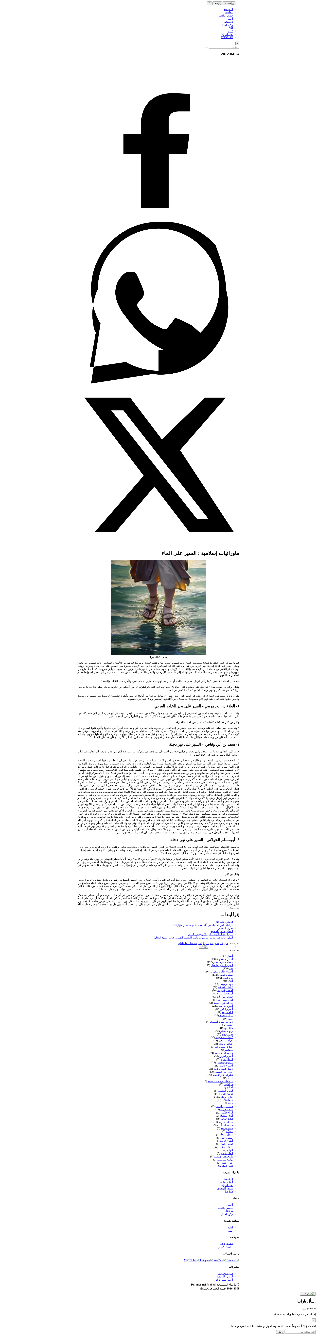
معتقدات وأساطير (187, 943)
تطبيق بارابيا (226, 1243)
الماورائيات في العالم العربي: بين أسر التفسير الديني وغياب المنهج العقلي (193, 937)
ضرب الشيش (225, 928)
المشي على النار (224, 922)
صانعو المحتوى (225, 1188)
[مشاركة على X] (158, 544)
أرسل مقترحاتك (224, 1279)
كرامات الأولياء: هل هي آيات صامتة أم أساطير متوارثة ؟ (203, 925)
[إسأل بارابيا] (308, 1294)
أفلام (230, 1227)
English (229, 1191)
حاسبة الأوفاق (225, 1247)
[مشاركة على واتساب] (158, 382)
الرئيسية (228, 1179)
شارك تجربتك (225, 1273)
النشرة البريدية (225, 1276)
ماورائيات (203, 943)
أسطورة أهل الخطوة (222, 931)
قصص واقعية (225, 1208)
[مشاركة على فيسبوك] (158, 220)
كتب (230, 1230)
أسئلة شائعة (226, 1182)
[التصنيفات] (229, 3)
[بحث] (217, 3)
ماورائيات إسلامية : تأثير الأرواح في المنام (210, 934)
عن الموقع (227, 1185)
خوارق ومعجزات (219, 943)
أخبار (230, 1204)
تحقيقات (228, 1211)
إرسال (280, 1332)
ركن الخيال (227, 1214)
